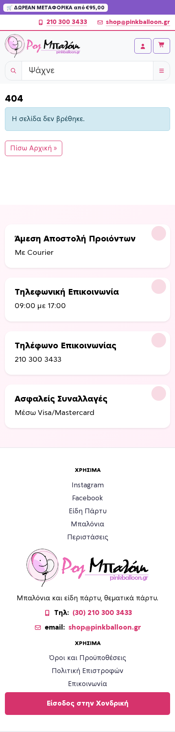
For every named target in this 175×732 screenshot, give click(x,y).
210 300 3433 (66, 22)
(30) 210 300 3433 (102, 613)
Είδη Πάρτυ (88, 511)
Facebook (87, 498)
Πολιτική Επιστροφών (87, 671)
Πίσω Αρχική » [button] (33, 148)
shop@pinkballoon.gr (138, 22)
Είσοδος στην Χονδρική (88, 703)
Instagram (88, 485)
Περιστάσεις (87, 537)
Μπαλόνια (87, 524)
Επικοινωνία (87, 684)
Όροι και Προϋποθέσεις (87, 658)
